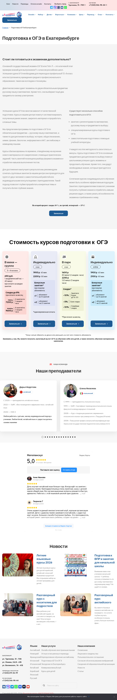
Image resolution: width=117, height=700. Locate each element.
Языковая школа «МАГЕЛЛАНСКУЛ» (38, 693)
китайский (27, 392)
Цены (81, 14)
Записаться (12, 20)
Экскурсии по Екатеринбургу (53, 664)
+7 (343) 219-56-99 (10, 673)
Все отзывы (58, 530)
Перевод (90, 14)
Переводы (24, 4)
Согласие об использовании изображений (95, 660)
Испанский (34, 660)
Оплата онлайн (36, 4)
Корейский (34, 671)
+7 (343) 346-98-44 (97, 5)
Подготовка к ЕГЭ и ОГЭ (51, 660)
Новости (15, 4)
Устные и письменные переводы (55, 653)
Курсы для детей (48, 671)
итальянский (88, 393)
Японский (34, 674)
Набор (40, 14)
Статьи (81, 671)
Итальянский (35, 664)
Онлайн (31, 14)
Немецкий (34, 653)
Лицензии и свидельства (88, 653)
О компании (83, 650)
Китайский (34, 667)
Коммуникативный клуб (51, 667)
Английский (35, 650)
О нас (100, 14)
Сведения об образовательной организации (96, 664)
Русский (33, 678)
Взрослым (59, 14)
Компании (71, 14)
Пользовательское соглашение (91, 657)
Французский (35, 657)
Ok (89, 696)
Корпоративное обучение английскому (57, 657)
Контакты (47, 4)
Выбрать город (60, 4)
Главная (5, 27)
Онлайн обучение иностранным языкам (58, 650)
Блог (8, 4)
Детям (49, 14)
